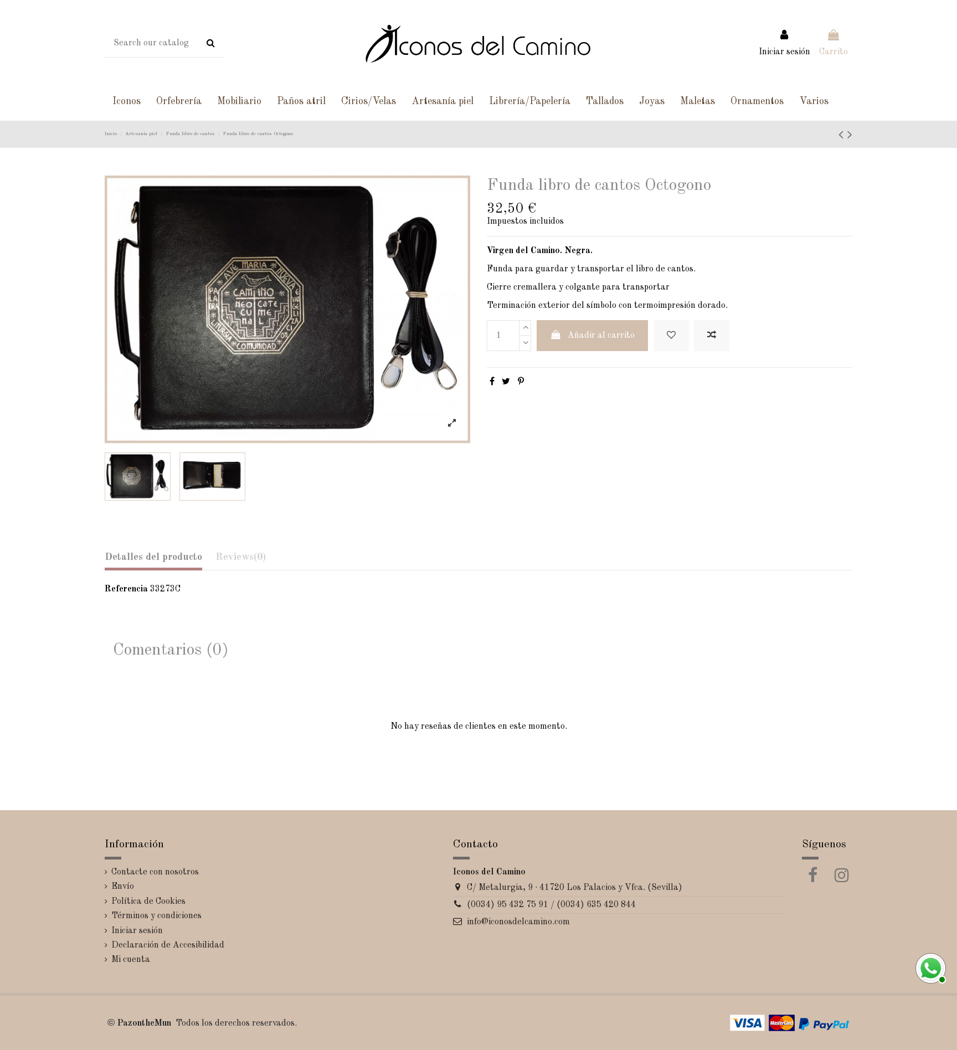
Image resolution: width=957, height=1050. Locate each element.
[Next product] (849, 135)
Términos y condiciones (156, 916)
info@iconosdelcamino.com (518, 922)
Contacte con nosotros (155, 872)
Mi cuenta (130, 959)
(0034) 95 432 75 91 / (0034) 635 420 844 (551, 904)
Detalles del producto (153, 557)
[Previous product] (842, 135)
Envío (122, 886)
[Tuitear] (506, 382)
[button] (126, 101)
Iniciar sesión (137, 931)
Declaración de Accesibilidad (167, 945)
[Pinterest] (521, 382)
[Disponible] (929, 967)
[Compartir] (492, 382)
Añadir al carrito (601, 335)
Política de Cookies (148, 901)
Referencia (126, 589)
